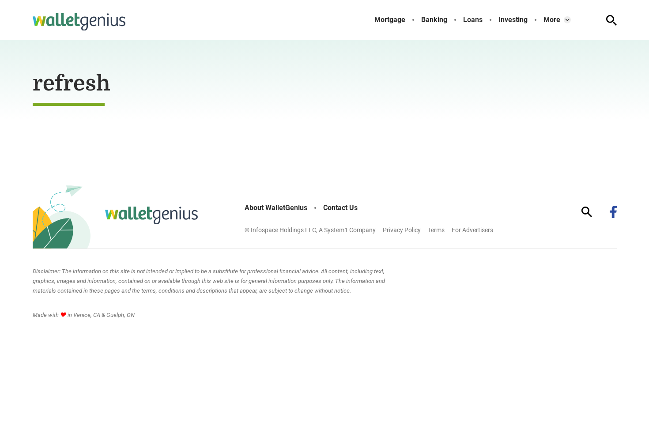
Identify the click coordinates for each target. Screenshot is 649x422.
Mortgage (389, 20)
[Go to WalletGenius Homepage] (79, 22)
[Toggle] (567, 19)
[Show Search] (611, 20)
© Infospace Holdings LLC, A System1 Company (310, 230)
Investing (513, 20)
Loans (473, 20)
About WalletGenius (276, 208)
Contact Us (340, 208)
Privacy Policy (402, 230)
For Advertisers (472, 230)
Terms (436, 230)
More (551, 20)
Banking (434, 20)
